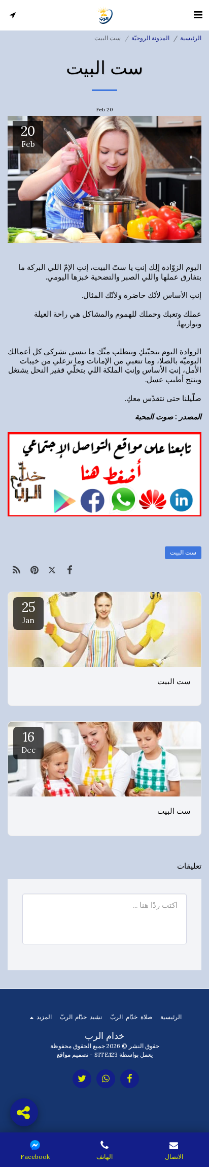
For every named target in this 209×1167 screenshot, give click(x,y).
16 (28, 741)
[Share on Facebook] (70, 570)
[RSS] (16, 570)
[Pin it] (34, 570)
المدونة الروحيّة (150, 38)
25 (29, 612)
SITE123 (106, 1054)
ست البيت (183, 552)
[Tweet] (52, 570)
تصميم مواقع (72, 1054)
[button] (197, 14)
